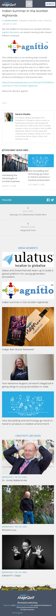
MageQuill (7, 605)
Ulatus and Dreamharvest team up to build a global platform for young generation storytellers (27, 273)
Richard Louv (9, 530)
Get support (17, 613)
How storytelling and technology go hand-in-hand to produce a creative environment (39, 175)
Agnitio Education (10, 32)
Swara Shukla (11, 20)
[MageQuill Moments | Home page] (11, 4)
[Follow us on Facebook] (48, 200)
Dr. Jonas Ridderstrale (14, 480)
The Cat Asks (21, 477)
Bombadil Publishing (22, 605)
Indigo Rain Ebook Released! (18, 349)
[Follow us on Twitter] (52, 200)
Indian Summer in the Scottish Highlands (25, 302)
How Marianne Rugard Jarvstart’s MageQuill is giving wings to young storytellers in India (27, 385)
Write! (51, 4)
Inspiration (7, 477)
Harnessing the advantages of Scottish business (11, 178)
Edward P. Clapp (11, 575)
